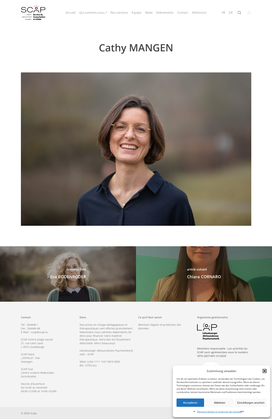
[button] (264, 371)
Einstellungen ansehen (250, 402)
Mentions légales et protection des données (219, 411)
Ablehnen (219, 402)
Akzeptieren (190, 402)
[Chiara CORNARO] (204, 274)
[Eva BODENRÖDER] (68, 274)
